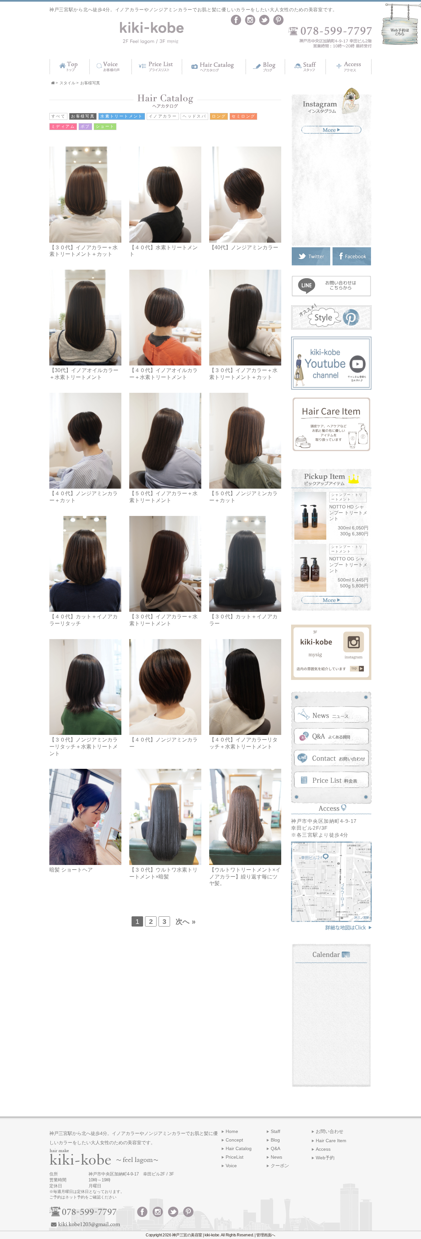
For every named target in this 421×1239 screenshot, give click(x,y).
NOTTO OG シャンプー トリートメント (348, 564)
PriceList (234, 1157)
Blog (275, 1140)
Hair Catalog (239, 1148)
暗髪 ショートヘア (71, 870)
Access (323, 1149)
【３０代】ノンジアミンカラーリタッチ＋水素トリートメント (83, 746)
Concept (234, 1140)
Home (232, 1131)
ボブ (85, 126)
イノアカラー (163, 116)
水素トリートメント (121, 116)
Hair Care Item (331, 1140)
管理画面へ (265, 1235)
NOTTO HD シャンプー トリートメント (348, 512)
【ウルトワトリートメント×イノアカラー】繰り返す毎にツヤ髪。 (245, 876)
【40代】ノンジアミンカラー (243, 247)
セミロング (243, 116)
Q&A (275, 1148)
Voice (231, 1165)
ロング (219, 116)
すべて (58, 116)
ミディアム (63, 126)
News (276, 1157)
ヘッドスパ (194, 116)
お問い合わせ (329, 1131)
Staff (275, 1131)
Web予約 (325, 1157)
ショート (105, 126)
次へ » (186, 921)
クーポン (280, 1165)
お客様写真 (83, 116)
